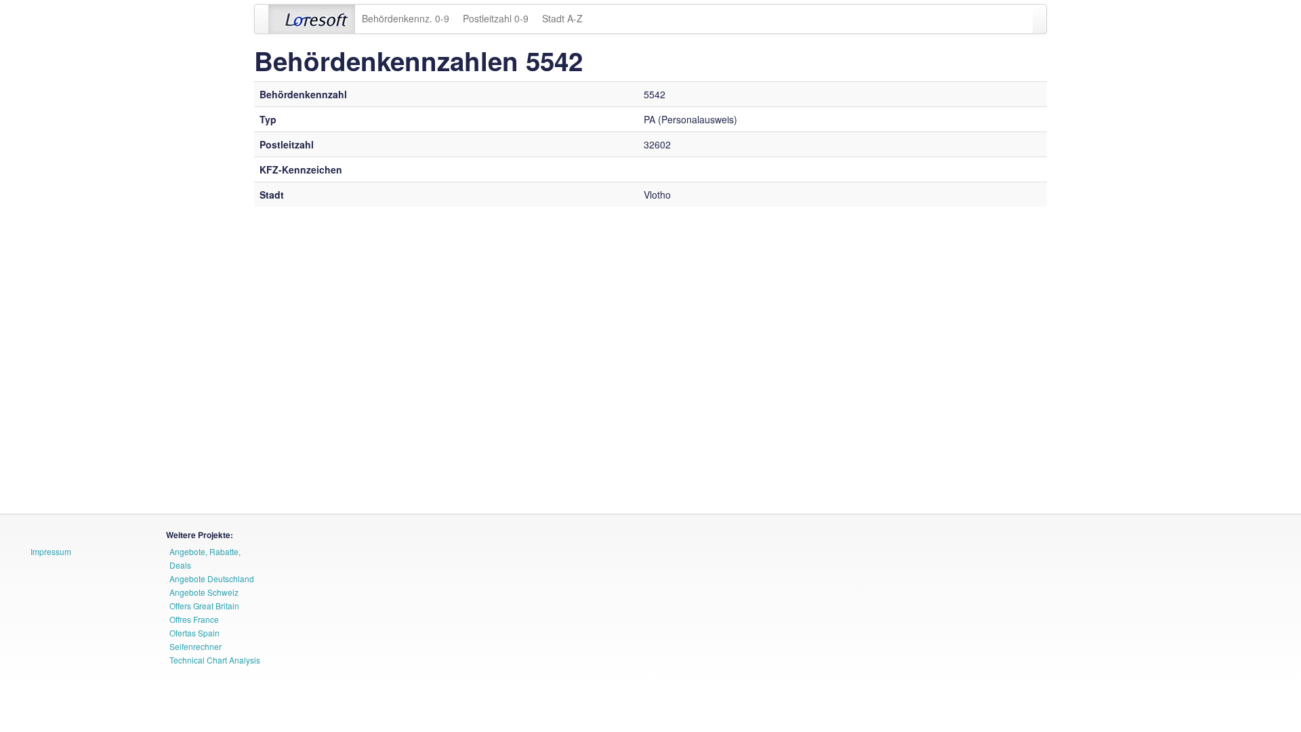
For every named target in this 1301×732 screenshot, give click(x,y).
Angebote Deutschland (211, 578)
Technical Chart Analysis (214, 660)
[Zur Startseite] (311, 19)
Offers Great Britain (204, 605)
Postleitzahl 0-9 (496, 18)
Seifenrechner (195, 646)
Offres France (194, 619)
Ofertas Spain (194, 632)
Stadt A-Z (562, 18)
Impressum (50, 551)
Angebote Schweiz (204, 592)
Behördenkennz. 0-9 (405, 18)
